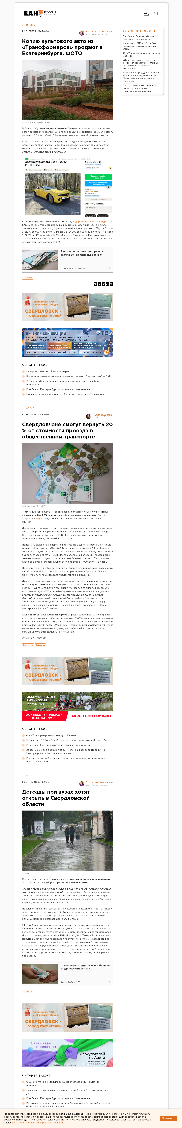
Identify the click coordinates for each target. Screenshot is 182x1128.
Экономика (28, 645)
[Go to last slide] (26, 187)
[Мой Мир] (107, 284)
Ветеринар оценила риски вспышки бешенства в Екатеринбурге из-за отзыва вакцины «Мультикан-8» (68, 1105)
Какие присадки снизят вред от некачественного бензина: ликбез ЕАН (68, 376)
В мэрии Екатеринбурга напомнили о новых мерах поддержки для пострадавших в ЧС (66, 760)
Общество (27, 278)
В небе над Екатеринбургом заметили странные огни (58, 389)
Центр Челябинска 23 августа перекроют (51, 372)
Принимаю (168, 1118)
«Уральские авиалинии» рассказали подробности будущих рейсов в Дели (67, 1092)
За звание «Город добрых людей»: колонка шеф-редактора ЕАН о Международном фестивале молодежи (66, 752)
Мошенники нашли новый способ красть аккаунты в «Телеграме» (65, 394)
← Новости (29, 25)
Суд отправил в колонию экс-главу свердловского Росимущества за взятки (139, 88)
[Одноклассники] (99, 284)
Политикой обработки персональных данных (39, 1123)
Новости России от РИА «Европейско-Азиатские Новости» (33, 13)
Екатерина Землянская (99, 32)
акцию (40, 519)
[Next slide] (108, 187)
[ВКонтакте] (95, 284)
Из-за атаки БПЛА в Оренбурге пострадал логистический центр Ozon (68, 740)
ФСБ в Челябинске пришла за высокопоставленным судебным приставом (63, 383)
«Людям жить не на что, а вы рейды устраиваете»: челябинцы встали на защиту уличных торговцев (141, 64)
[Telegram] (103, 284)
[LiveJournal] (111, 284)
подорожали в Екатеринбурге (90, 222)
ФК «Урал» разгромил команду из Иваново (51, 735)
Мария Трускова (102, 415)
